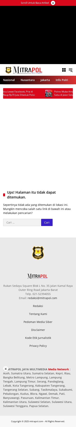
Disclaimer (38, 330)
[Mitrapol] (24, 69)
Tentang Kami (38, 314)
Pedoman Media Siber (38, 322)
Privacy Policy (38, 346)
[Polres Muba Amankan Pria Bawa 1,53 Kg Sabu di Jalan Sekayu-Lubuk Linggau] (44, 93)
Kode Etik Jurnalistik (38, 338)
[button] (70, 70)
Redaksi (38, 306)
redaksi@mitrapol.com (42, 298)
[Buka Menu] (64, 70)
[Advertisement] (38, 35)
